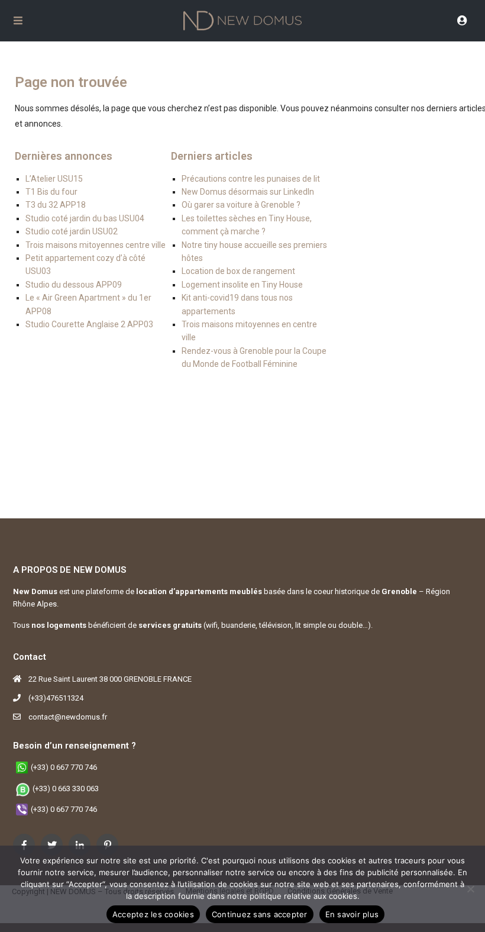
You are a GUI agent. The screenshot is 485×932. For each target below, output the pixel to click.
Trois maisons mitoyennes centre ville (95, 245)
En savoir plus (352, 914)
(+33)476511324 (55, 698)
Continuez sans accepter (260, 914)
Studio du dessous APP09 (73, 284)
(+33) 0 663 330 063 (66, 788)
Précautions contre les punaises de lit (251, 178)
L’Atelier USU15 (54, 178)
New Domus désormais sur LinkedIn (248, 191)
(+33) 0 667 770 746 (64, 767)
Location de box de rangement (238, 271)
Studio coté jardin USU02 (71, 231)
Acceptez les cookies (153, 914)
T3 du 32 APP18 (55, 204)
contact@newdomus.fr (67, 716)
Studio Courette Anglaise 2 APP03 (89, 324)
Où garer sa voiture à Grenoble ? (241, 204)
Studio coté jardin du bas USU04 (84, 218)
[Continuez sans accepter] (470, 889)
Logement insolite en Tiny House (242, 284)
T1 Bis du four (51, 191)
